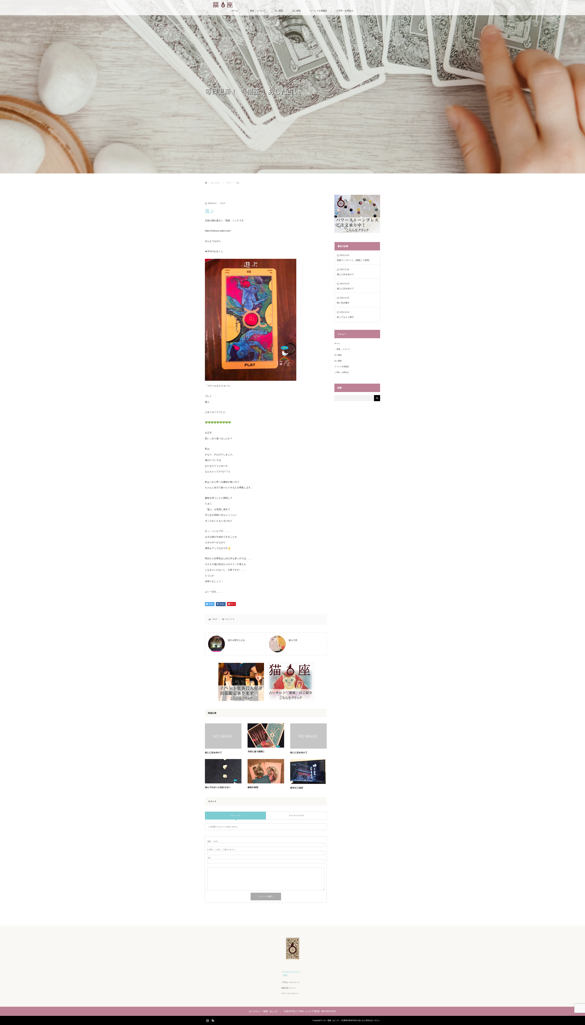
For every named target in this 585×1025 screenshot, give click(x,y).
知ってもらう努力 (345, 317)
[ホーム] (206, 179)
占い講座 (296, 10)
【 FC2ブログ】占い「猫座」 (291, 974)
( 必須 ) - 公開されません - (221, 849)
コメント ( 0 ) (235, 815)
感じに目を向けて (213, 753)
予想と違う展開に (256, 751)
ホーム (235, 10)
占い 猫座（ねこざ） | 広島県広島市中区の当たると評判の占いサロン (351, 1020)
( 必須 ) (212, 841)
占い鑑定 (279, 10)
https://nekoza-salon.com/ (218, 230)
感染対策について (288, 988)
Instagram (207, 1020)
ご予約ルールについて (290, 982)
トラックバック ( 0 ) (296, 815)
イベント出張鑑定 (318, 10)
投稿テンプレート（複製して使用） (354, 260)
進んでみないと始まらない (217, 787)
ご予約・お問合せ (344, 10)
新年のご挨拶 (296, 788)
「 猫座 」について (256, 10)
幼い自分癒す (343, 302)
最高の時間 (253, 787)
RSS (212, 1020)
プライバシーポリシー (290, 993)
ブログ (222, 203)
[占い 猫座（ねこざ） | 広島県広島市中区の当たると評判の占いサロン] (292, 958)
